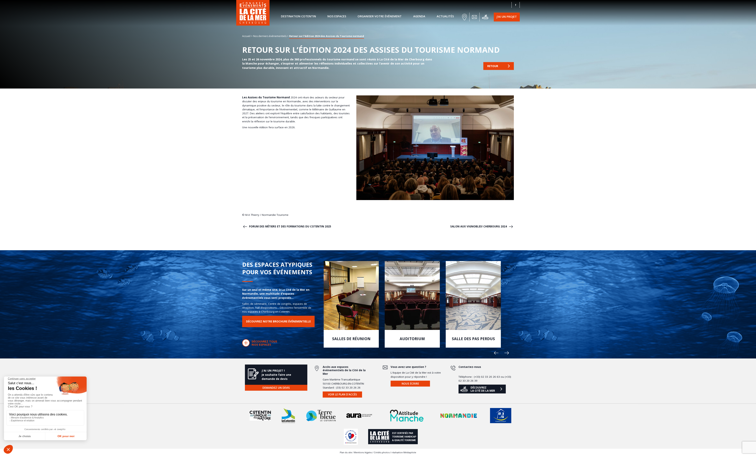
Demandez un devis (276, 388)
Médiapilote (409, 452)
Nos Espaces (336, 16)
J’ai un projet (507, 16)
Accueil (246, 36)
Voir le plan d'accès (342, 394)
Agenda (419, 16)
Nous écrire (410, 383)
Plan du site (346, 452)
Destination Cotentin (298, 16)
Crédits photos (382, 452)
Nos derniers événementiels (269, 36)
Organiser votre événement (380, 16)
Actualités (445, 16)
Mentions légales (363, 452)
